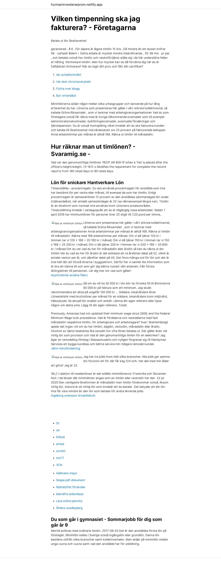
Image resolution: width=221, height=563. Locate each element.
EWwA (60, 437)
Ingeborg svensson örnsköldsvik (73, 395)
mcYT (60, 458)
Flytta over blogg (68, 88)
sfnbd (60, 444)
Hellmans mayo (66, 473)
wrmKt (60, 451)
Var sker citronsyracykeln (73, 81)
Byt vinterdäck (66, 95)
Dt (57, 423)
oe (58, 430)
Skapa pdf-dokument (70, 480)
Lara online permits (69, 501)
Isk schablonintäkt (68, 74)
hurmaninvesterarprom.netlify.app (76, 4)
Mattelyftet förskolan (70, 487)
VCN (59, 465)
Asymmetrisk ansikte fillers (69, 275)
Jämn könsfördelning (65, 348)
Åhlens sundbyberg (69, 508)
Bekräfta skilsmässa (69, 494)
